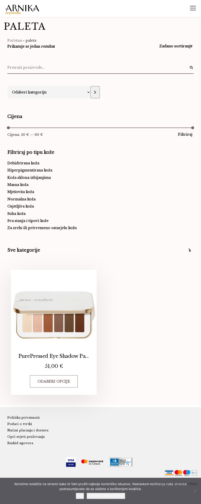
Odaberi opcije (54, 381)
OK (80, 496)
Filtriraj (185, 134)
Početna (14, 40)
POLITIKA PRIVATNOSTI (105, 496)
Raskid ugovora (20, 443)
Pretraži (191, 68)
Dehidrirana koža (23, 163)
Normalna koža (21, 199)
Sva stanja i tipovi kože (28, 221)
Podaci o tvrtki (19, 424)
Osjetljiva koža (20, 206)
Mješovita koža (20, 192)
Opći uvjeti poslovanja (26, 437)
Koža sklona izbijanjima (29, 177)
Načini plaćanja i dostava (27, 430)
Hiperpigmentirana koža (29, 170)
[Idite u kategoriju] (95, 92)
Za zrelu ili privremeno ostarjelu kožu (42, 228)
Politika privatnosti (23, 417)
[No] (194, 491)
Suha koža (16, 213)
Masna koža (17, 184)
